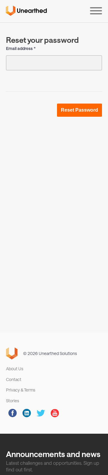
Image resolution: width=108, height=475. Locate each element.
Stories (12, 400)
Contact (13, 379)
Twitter (41, 413)
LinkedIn (26, 413)
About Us (14, 368)
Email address (19, 48)
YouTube (55, 413)
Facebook (12, 413)
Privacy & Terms (20, 389)
